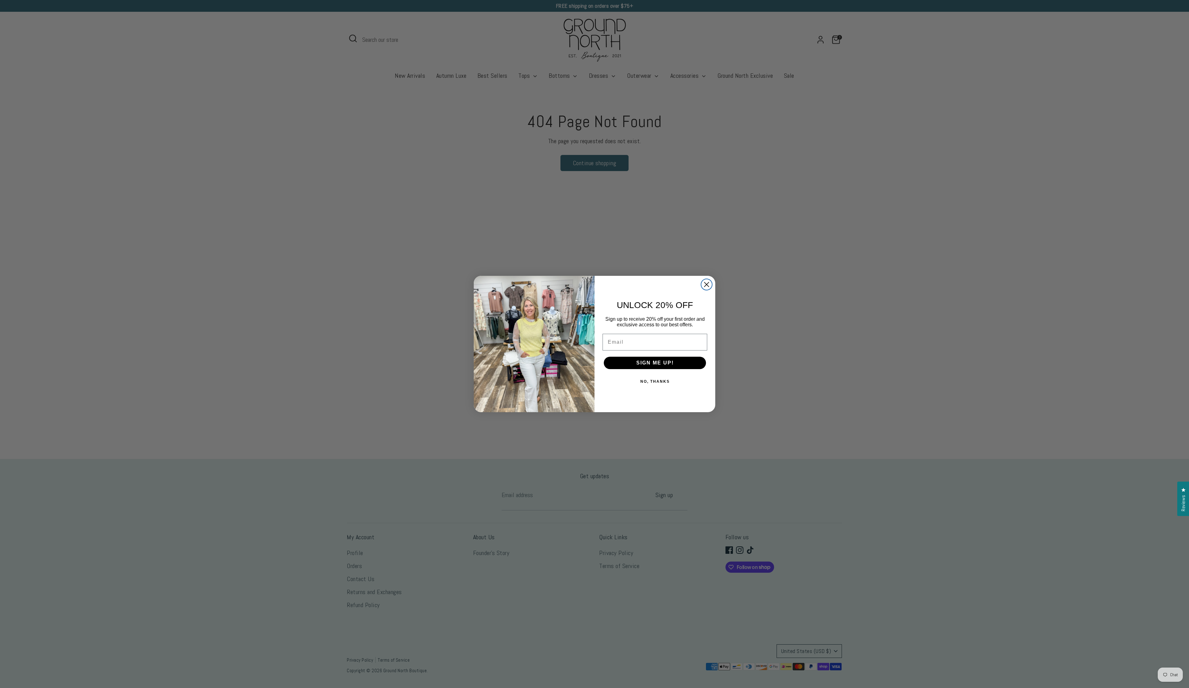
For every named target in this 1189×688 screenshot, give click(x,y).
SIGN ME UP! (655, 362)
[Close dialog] (706, 284)
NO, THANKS (655, 381)
